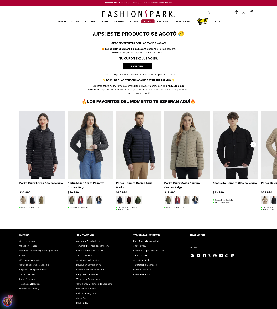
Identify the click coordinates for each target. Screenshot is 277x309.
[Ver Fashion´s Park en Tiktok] (198, 255)
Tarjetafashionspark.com (145, 265)
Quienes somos (27, 241)
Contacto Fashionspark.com (90, 269)
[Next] (253, 145)
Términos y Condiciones (88, 279)
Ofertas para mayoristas (31, 260)
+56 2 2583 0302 (84, 255)
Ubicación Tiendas (28, 246)
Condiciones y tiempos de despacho (94, 284)
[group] (138, 2)
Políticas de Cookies (86, 288)
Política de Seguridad (86, 293)
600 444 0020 (139, 246)
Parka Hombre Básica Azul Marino (134, 185)
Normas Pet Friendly (29, 288)
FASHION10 (137, 66)
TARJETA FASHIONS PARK (146, 235)
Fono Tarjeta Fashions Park (146, 241)
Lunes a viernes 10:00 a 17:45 (90, 250)
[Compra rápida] (58, 172)
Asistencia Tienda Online (88, 241)
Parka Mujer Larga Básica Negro (41, 183)
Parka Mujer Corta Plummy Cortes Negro (86, 185)
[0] (250, 12)
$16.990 (121, 192)
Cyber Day (81, 298)
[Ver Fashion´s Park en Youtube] (221, 255)
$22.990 (24, 192)
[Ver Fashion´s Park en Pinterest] (215, 255)
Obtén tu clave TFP (142, 269)
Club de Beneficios (142, 274)
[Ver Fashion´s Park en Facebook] (204, 255)
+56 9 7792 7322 (27, 274)
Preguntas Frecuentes (87, 274)
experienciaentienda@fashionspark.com (38, 250)
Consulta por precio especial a (34, 265)
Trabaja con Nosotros (30, 284)
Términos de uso (141, 255)
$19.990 (73, 192)
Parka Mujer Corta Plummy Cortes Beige (182, 185)
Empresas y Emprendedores (33, 269)
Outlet (22, 255)
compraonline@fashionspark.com (92, 246)
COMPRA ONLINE (85, 235)
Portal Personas (27, 279)
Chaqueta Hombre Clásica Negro (235, 183)
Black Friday (82, 303)
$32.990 (218, 192)
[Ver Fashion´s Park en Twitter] (210, 256)
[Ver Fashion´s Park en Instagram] (192, 255)
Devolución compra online (88, 265)
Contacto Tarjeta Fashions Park (148, 250)
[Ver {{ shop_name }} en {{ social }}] (227, 256)
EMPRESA (24, 235)
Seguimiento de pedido (87, 260)
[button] (217, 12)
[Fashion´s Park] (138, 14)
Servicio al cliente (141, 260)
